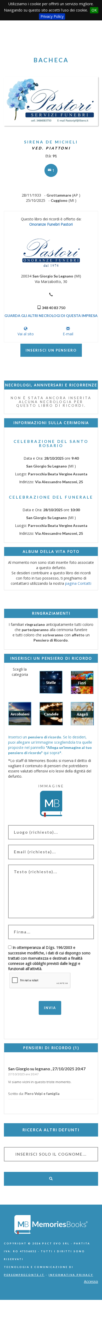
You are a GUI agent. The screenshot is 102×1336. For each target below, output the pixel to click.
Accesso (91, 1281)
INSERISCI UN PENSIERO (51, 350)
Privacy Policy (52, 16)
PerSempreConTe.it (24, 1274)
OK (94, 10)
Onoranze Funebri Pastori (51, 224)
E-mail (68, 333)
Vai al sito (26, 333)
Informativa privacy (71, 1274)
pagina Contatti (78, 583)
